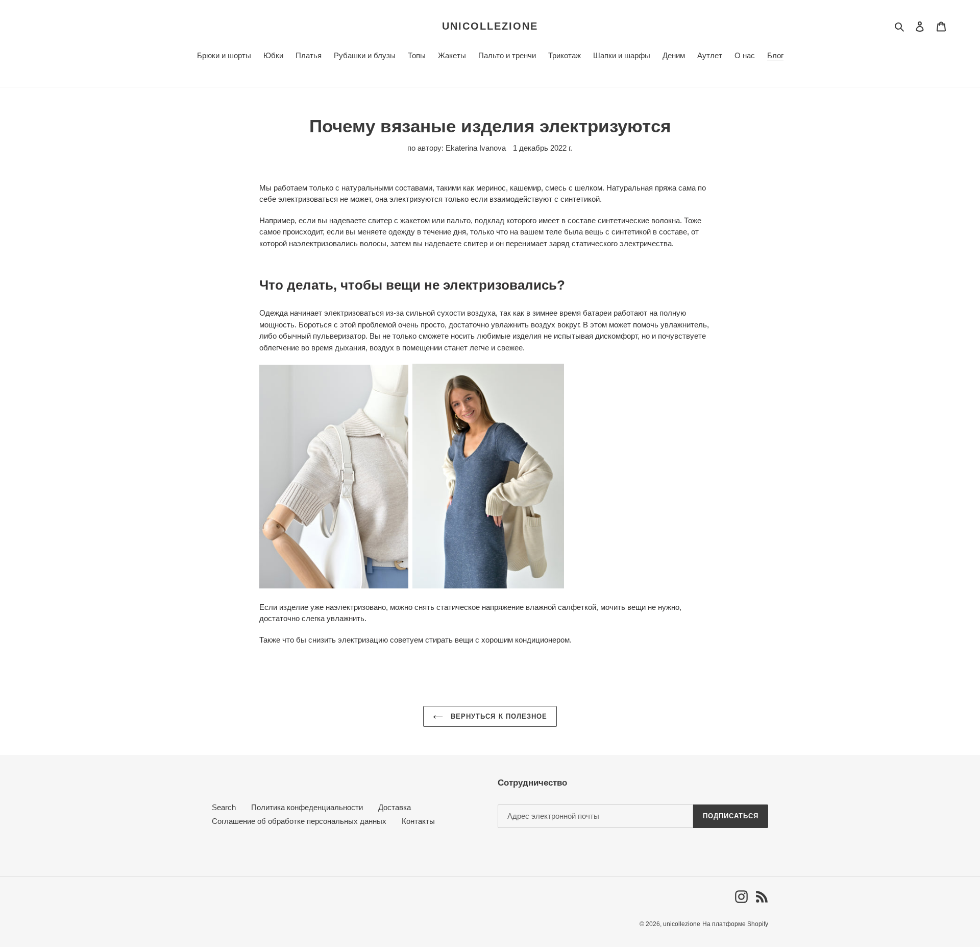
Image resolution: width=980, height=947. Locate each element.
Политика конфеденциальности (307, 807)
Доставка (394, 807)
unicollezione (490, 26)
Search (224, 807)
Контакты (418, 821)
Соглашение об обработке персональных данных (299, 821)
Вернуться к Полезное (497, 716)
